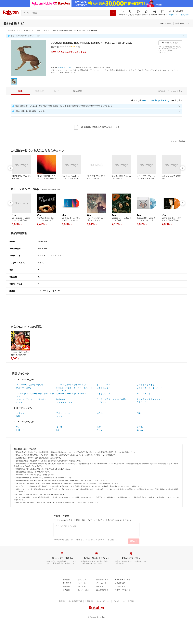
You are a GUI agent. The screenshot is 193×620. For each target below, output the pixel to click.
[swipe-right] (182, 168)
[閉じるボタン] (184, 36)
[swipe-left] (10, 168)
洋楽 (45, 31)
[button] (131, 13)
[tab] (20, 91)
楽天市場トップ (14, 31)
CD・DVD (27, 31)
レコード (37, 31)
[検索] (113, 13)
